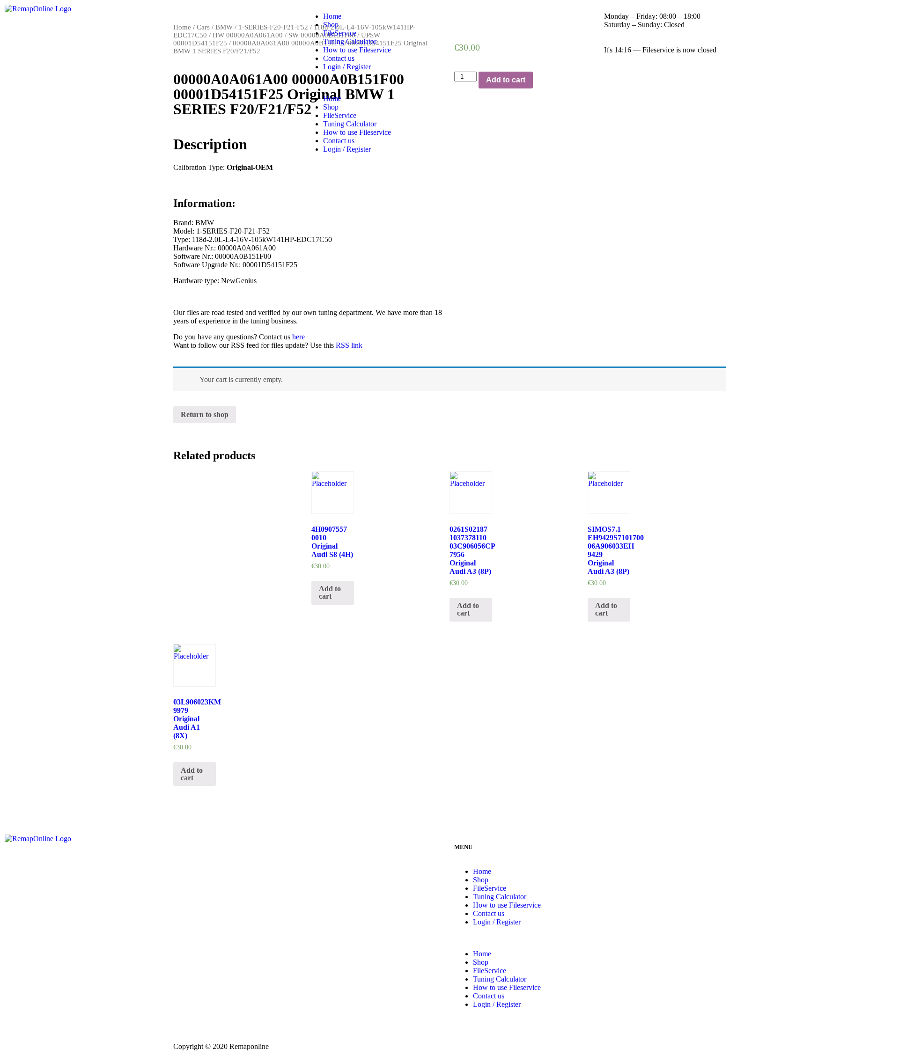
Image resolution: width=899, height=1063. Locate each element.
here (298, 337)
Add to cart (330, 592)
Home (332, 16)
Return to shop (204, 414)
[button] (449, 83)
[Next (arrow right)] (882, 531)
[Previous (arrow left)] (16, 531)
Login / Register (347, 67)
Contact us (338, 58)
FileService (339, 33)
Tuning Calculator (349, 41)
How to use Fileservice (357, 50)
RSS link (349, 345)
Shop (331, 25)
